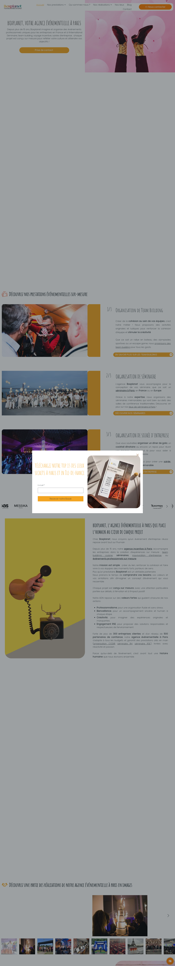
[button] (137, 455)
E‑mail (41, 485)
